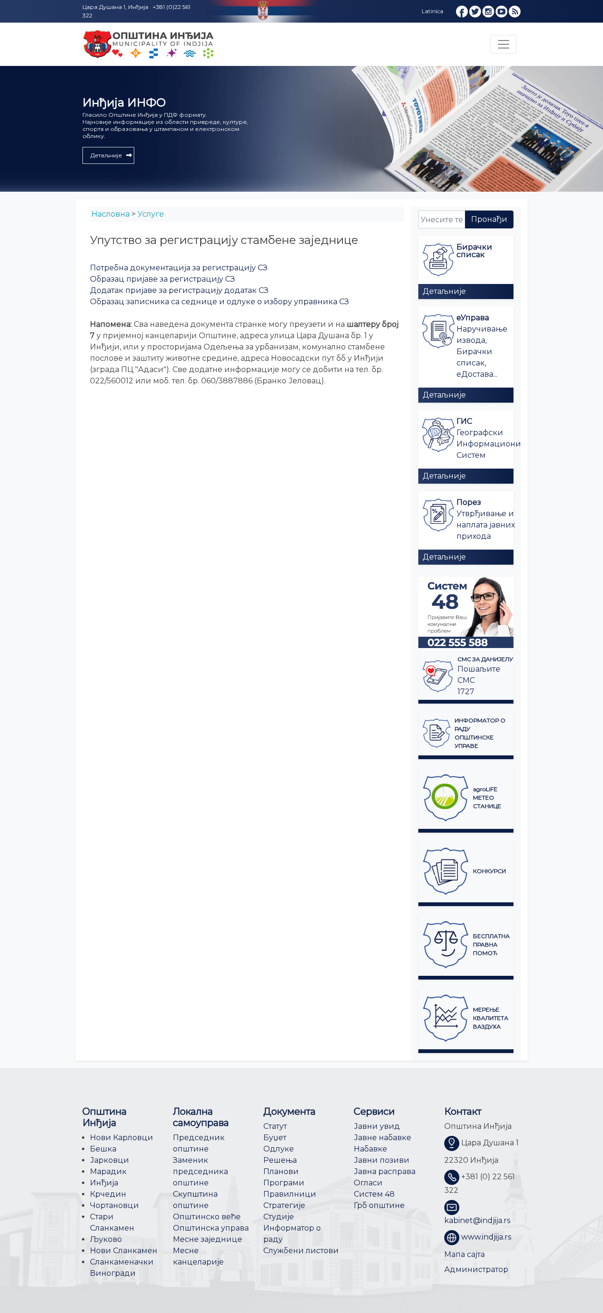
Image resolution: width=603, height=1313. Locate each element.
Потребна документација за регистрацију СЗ (179, 267)
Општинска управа (211, 1228)
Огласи (368, 1182)
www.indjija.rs (486, 1236)
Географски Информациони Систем (488, 444)
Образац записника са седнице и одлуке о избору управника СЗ (219, 301)
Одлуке (278, 1148)
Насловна (110, 214)
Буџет (274, 1137)
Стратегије (284, 1205)
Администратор (476, 1269)
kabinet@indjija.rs (477, 1220)
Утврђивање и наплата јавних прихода (485, 525)
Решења (280, 1160)
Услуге (151, 214)
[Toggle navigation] (503, 44)
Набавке (370, 1148)
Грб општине (379, 1205)
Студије (278, 1216)
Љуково (106, 1239)
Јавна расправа (385, 1171)
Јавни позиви (381, 1160)
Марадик (108, 1171)
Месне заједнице (207, 1239)
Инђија (104, 1182)
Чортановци (114, 1205)
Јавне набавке (382, 1137)
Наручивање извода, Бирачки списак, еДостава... (481, 351)
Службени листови (301, 1250)
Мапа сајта (464, 1254)
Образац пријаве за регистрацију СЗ (162, 279)
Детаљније (444, 291)
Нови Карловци (121, 1137)
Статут (275, 1126)
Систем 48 (374, 1194)
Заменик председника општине (200, 1171)
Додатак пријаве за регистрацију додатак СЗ (179, 290)
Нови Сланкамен (123, 1250)
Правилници (289, 1194)
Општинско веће (207, 1216)
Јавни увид (377, 1126)
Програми (283, 1182)
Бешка (103, 1148)
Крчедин (108, 1194)
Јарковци (109, 1160)
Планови (281, 1171)
